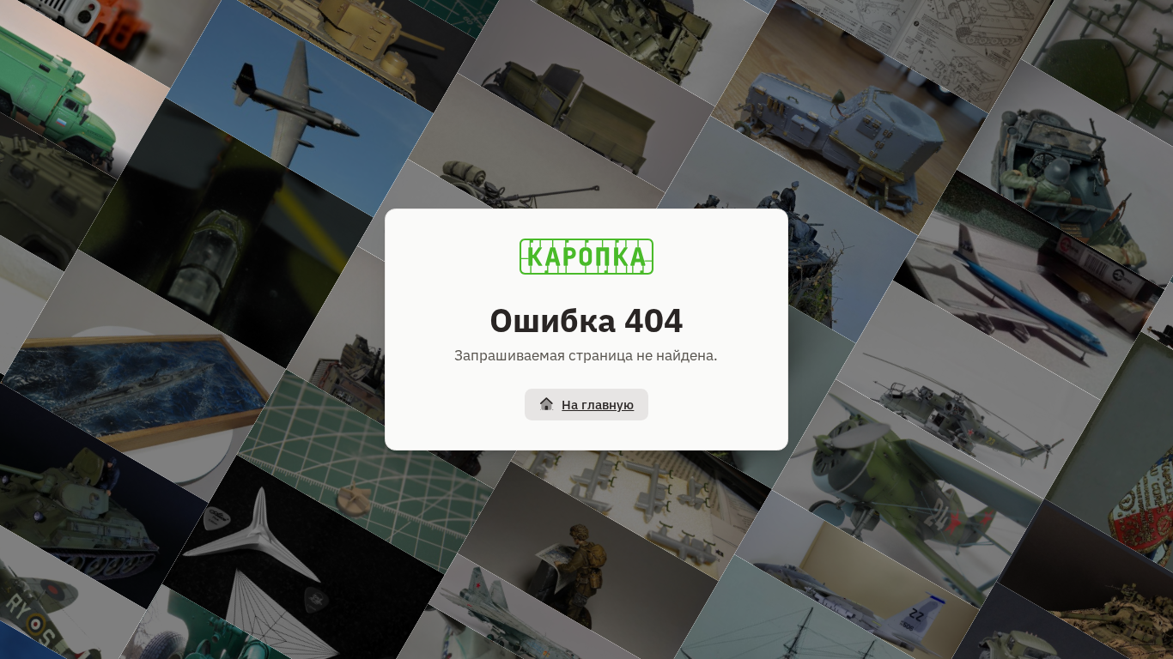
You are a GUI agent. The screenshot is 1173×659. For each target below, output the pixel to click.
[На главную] (586, 257)
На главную (598, 404)
